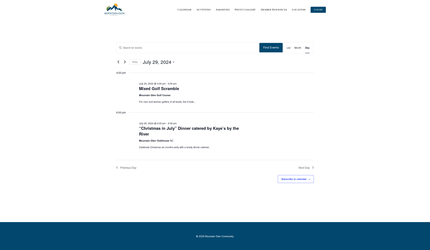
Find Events (271, 47)
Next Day (304, 168)
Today (135, 61)
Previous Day (128, 168)
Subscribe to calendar (294, 179)
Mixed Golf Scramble (159, 88)
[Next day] (125, 62)
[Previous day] (118, 62)
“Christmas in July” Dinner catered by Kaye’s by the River (189, 131)
